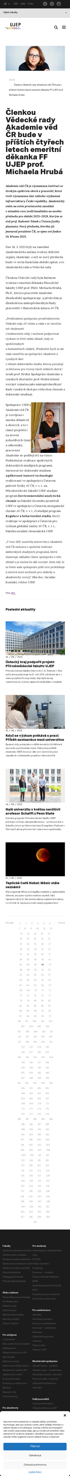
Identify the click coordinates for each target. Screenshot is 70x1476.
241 (22, 1196)
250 (31, 1206)
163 (47, 1093)
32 (49, 949)
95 (35, 1016)
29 (28, 949)
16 (42, 933)
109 (36, 1031)
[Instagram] (52, 4)
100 (34, 1021)
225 (22, 1175)
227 (39, 1175)
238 (31, 1191)
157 (31, 1088)
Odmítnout (35, 1455)
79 (28, 1000)
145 (39, 1072)
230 (31, 1180)
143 (22, 1072)
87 (49, 1005)
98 (19, 1021)
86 (42, 1005)
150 (47, 1078)
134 (51, 1057)
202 (31, 1144)
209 (23, 1155)
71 (43, 990)
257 (22, 1217)
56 (42, 974)
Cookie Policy (35, 1472)
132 (35, 1057)
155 (51, 1083)
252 (48, 1206)
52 (49, 969)
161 (31, 1093)
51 (43, 969)
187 (39, 1124)
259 (39, 1217)
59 (28, 980)
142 (47, 1067)
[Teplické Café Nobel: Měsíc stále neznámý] (35, 859)
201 (22, 1144)
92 (49, 1010)
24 (28, 944)
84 (28, 1005)
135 (23, 1062)
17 (49, 933)
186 (31, 1124)
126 (23, 1052)
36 (42, 954)
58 (21, 980)
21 (42, 938)
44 (28, 964)
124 (39, 1047)
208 (48, 1150)
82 (49, 1000)
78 (21, 1000)
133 (43, 1057)
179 (47, 1114)
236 (48, 1186)
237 (22, 1191)
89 (28, 1010)
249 (23, 1206)
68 (21, 990)
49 (28, 969)
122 (23, 1047)
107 (19, 1031)
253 (22, 1211)
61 (42, 980)
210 (31, 1155)
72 (49, 990)
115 (42, 1036)
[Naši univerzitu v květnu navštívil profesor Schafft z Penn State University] (35, 786)
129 (47, 1052)
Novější (9, 922)
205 (22, 1150)
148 (31, 1078)
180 (19, 1119)
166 (39, 1098)
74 (28, 995)
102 (50, 1021)
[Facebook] (45, 4)
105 (39, 1026)
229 (23, 1180)
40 (35, 959)
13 (21, 933)
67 (50, 985)
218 (30, 1165)
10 (38, 928)
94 (28, 1016)
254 (31, 1211)
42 (49, 959)
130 (19, 1057)
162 (39, 1093)
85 (35, 1005)
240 (48, 1191)
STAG (30, 4)
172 (23, 1108)
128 (39, 1052)
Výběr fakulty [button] (10, 13)
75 (35, 995)
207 (39, 1150)
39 (28, 959)
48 (21, 969)
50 (35, 969)
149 (39, 1078)
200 (47, 1139)
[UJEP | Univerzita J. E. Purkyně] (13, 26)
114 (35, 1036)
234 (31, 1186)
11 (44, 928)
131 (27, 1057)
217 (22, 1165)
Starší (62, 922)
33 (21, 954)
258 (31, 1217)
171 (47, 1103)
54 (28, 974)
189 (23, 1129)
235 (39, 1186)
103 (22, 1026)
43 (20, 964)
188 (47, 1124)
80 (35, 1000)
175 (47, 1108)
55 (35, 974)
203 (39, 1144)
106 (47, 1026)
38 (21, 959)
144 (31, 1072)
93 (20, 1016)
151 (19, 1083)
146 (47, 1072)
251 (39, 1206)
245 (22, 1201)
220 (47, 1165)
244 (48, 1196)
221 (22, 1170)
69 (28, 990)
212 (47, 1155)
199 (39, 1139)
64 (28, 985)
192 (47, 1129)
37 (49, 954)
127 (31, 1052)
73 (21, 995)
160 (23, 1093)
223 (39, 1170)
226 (31, 1175)
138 (47, 1062)
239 (39, 1191)
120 (43, 1041)
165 (31, 1098)
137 (39, 1062)
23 (21, 944)
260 (48, 1217)
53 (21, 974)
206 (31, 1150)
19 (28, 938)
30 (35, 949)
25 (35, 944)
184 (51, 1119)
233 (22, 1186)
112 (19, 1036)
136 (31, 1062)
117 (19, 1041)
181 (27, 1119)
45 (35, 964)
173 (31, 1108)
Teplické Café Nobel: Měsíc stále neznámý (32, 885)
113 (27, 1036)
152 (27, 1083)
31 (42, 949)
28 (21, 949)
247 (39, 1201)
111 (51, 1031)
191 (39, 1129)
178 (39, 1114)
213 (23, 1160)
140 (31, 1067)
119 (35, 1041)
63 (20, 985)
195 (39, 1134)
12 (51, 928)
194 (31, 1134)
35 (35, 954)
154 (43, 1083)
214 (31, 1160)
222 (31, 1170)
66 (42, 985)
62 (49, 980)
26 (42, 944)
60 (35, 980)
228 (48, 1175)
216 (47, 1160)
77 (49, 995)
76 (42, 995)
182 (35, 1119)
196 (47, 1134)
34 (28, 954)
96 (42, 1016)
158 (39, 1088)
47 (50, 964)
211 (39, 1155)
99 (26, 1021)
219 (39, 1165)
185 (23, 1124)
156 (23, 1088)
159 (47, 1088)
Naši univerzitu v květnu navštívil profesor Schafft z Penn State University (33, 813)
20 (35, 938)
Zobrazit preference (35, 1465)
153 (35, 1083)
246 (31, 1201)
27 (49, 944)
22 (49, 938)
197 (22, 1139)
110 (43, 1031)
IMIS (23, 4)
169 (31, 1103)
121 (50, 1041)
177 (31, 1114)
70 (35, 990)
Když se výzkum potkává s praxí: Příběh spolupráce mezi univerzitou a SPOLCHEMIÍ (35, 739)
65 (35, 985)
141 (39, 1067)
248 (48, 1201)
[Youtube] (59, 4)
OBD (15, 4)
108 (27, 1031)
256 (48, 1211)
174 (39, 1108)
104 (31, 1026)
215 (39, 1160)
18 (21, 938)
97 (50, 1016)
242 (31, 1196)
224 (47, 1170)
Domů (12, 79)
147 (23, 1078)
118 (27, 1041)
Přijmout (35, 1446)
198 (30, 1139)
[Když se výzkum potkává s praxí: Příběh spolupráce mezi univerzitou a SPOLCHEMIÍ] (35, 712)
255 (39, 1211)
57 (49, 974)
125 (47, 1047)
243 (39, 1196)
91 (42, 1010)
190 (31, 1129)
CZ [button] (5, 4)
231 (39, 1180)
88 (21, 1010)
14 (28, 933)
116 (50, 1036)
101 (42, 1021)
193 (22, 1134)
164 (23, 1098)
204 (48, 1144)
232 (47, 1180)
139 (23, 1067)
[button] (65, 1415)
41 (42, 959)
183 (43, 1119)
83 (21, 1005)
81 (42, 1000)
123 (31, 1047)
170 (39, 1103)
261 (35, 1222)
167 (47, 1098)
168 (23, 1103)
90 (35, 1010)
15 (35, 933)
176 (23, 1114)
